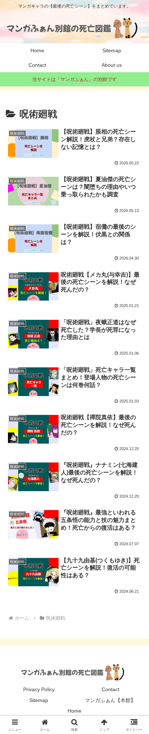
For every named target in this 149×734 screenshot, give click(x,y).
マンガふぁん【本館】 (110, 700)
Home (74, 711)
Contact (110, 689)
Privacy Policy (39, 689)
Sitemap (38, 700)
